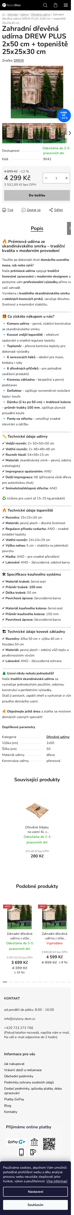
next (69, 920)
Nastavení (35, 1191)
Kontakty (10, 1112)
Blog (7, 1105)
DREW (19, 60)
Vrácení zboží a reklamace (23, 1070)
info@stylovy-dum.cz (19, 1019)
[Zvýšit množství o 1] (67, 178)
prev (4, 920)
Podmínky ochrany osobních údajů (29, 1082)
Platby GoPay (14, 1099)
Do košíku (37, 195)
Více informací (56, 1181)
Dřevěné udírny (57, 737)
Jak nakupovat (14, 1064)
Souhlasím (35, 1205)
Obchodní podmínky (18, 1076)
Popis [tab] (37, 228)
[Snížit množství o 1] (46, 178)
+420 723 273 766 (18, 1028)
